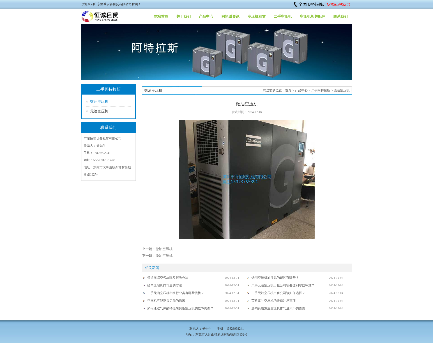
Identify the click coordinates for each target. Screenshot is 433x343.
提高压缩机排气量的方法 (164, 285)
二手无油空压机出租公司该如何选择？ (278, 293)
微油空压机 (99, 101)
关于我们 (183, 16)
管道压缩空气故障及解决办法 (167, 277)
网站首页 (161, 16)
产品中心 (206, 16)
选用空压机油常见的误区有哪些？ (275, 277)
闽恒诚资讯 (230, 16)
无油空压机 (99, 111)
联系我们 (340, 16)
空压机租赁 (257, 16)
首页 (288, 90)
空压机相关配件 (312, 16)
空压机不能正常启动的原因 (166, 300)
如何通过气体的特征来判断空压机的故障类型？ (180, 308)
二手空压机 (283, 16)
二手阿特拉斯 (320, 90)
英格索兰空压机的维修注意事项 (273, 300)
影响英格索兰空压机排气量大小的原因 (278, 308)
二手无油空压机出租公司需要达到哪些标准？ (283, 285)
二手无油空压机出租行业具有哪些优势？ (175, 293)
